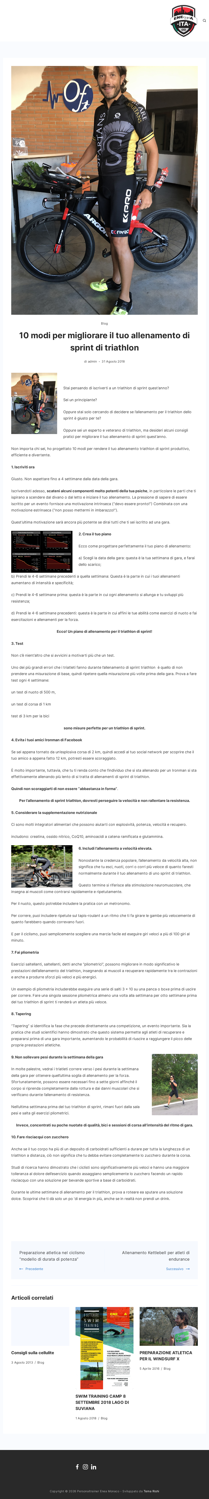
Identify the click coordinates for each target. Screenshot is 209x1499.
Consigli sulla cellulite (32, 1352)
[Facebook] (77, 1466)
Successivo (174, 1269)
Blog (104, 323)
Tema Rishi (151, 1491)
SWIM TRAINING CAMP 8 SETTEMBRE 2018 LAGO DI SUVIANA (102, 1402)
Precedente (34, 1269)
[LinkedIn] (93, 1466)
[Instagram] (85, 1466)
